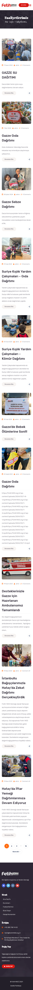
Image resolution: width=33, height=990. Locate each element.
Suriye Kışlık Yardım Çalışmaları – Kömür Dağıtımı (16, 354)
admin (17, 65)
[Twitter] (8, 885)
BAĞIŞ (24, 5)
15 (26, 846)
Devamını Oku (9, 93)
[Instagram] (13, 885)
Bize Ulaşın (7, 911)
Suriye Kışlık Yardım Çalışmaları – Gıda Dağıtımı (16, 276)
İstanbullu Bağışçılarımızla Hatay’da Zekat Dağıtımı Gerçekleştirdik (13, 687)
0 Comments (26, 65)
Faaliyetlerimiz (8, 907)
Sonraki (16, 852)
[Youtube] (17, 885)
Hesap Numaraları (9, 914)
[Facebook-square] (4, 885)
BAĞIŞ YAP (9, 966)
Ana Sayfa (9, 22)
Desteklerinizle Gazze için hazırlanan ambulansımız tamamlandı (13, 600)
